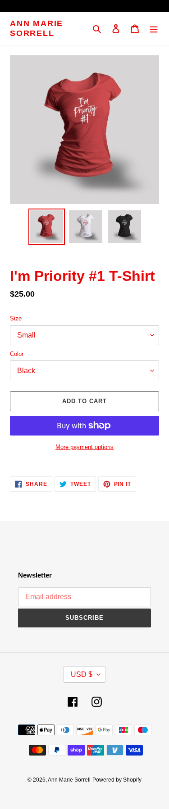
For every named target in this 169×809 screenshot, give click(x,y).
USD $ (81, 674)
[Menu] (153, 28)
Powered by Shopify (117, 780)
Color (16, 354)
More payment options (84, 447)
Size (16, 318)
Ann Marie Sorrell (36, 28)
